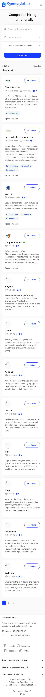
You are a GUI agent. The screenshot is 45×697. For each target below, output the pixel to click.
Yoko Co (9, 372)
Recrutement (14, 113)
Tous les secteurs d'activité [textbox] (20, 45)
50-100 (12, 290)
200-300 (13, 334)
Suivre (33, 80)
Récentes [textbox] (37, 66)
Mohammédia (14, 197)
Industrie (27, 166)
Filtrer (7, 66)
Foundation (10, 531)
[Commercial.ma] (16, 4)
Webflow (9, 573)
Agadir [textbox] (11, 37)
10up (7, 490)
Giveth (8, 330)
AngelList (9, 286)
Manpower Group (13, 242)
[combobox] (24, 37)
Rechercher (22, 55)
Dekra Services (12, 87)
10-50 (26, 141)
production (13, 170)
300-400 (13, 375)
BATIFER (9, 194)
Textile (8, 410)
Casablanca (13, 91)
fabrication (13, 166)
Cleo (7, 452)
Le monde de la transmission (19, 137)
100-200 (27, 91)
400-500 (13, 455)
